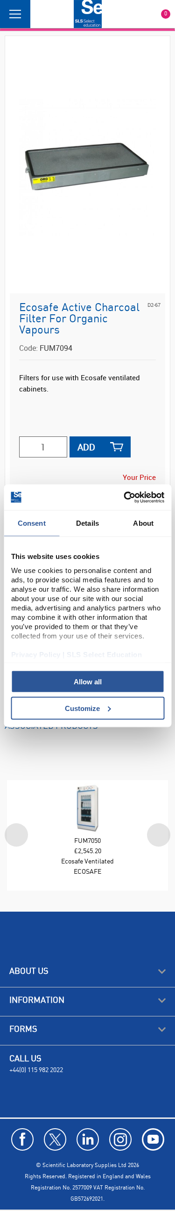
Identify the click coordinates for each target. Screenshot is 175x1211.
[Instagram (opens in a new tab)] (120, 1139)
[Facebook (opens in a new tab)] (22, 1139)
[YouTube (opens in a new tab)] (153, 1139)
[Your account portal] (40, 14)
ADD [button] (86, 447)
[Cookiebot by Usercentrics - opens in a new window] (124, 497)
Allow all (88, 682)
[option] (87, 829)
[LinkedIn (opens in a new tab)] (88, 1139)
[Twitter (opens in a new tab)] (55, 1139)
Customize (82, 708)
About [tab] (143, 523)
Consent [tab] (32, 523)
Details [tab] (87, 523)
